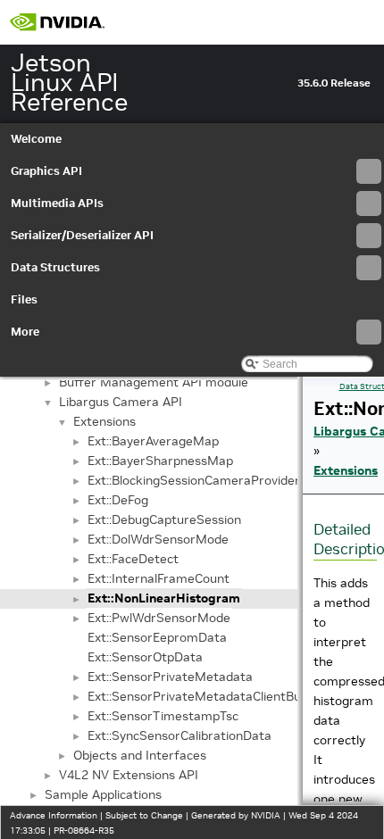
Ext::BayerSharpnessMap (160, 461)
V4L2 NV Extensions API (128, 775)
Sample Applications (103, 794)
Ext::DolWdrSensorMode (158, 539)
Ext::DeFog (118, 500)
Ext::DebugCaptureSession (164, 519)
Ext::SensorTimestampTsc (163, 716)
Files (24, 299)
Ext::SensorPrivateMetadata (170, 677)
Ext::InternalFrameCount (159, 578)
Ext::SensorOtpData (145, 657)
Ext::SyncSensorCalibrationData (179, 735)
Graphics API (46, 171)
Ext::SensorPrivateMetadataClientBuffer (205, 696)
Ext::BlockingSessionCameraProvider (194, 480)
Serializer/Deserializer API (82, 235)
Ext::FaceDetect (133, 559)
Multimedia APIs (57, 203)
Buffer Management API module (153, 382)
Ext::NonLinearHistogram (164, 598)
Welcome (36, 138)
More (25, 331)
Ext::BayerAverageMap (153, 441)
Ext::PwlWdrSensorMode (159, 618)
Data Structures (55, 267)
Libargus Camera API (120, 402)
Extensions (104, 421)
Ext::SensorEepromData (157, 637)
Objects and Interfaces (139, 755)
